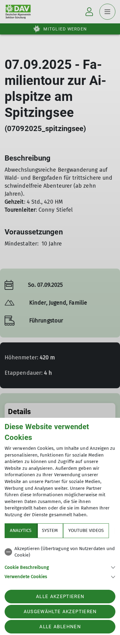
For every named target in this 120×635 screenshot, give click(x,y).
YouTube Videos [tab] (86, 530)
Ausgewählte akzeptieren (60, 611)
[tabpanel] (60, 561)
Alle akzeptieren (60, 596)
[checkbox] (60, 552)
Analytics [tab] (20, 530)
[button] (60, 567)
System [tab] (50, 530)
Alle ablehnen (60, 626)
